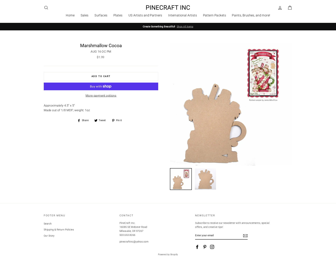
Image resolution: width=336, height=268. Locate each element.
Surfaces (100, 15)
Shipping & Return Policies (59, 229)
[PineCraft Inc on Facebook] (197, 247)
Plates (117, 15)
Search (48, 223)
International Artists (182, 15)
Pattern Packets (214, 15)
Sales (85, 15)
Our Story (49, 235)
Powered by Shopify (168, 254)
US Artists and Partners (145, 15)
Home (70, 15)
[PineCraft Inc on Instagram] (212, 247)
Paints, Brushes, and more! (251, 15)
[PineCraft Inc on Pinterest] (205, 247)
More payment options (101, 95)
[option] (168, 27)
